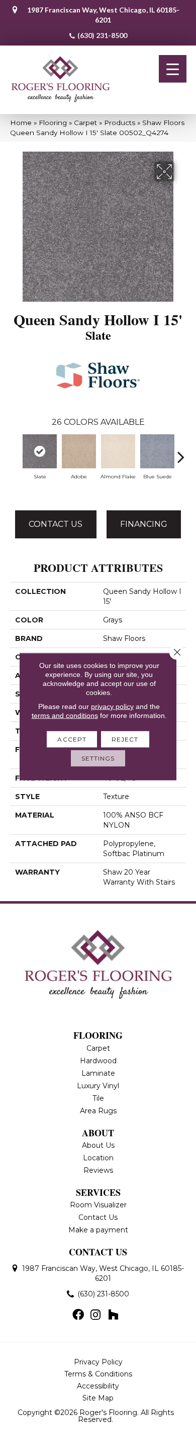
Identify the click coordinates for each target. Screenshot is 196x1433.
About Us (98, 1145)
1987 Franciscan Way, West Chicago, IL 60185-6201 (103, 15)
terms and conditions (65, 715)
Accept (71, 739)
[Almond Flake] (118, 451)
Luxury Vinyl (98, 1085)
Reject (125, 739)
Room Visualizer (98, 1204)
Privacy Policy (98, 1361)
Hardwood (98, 1060)
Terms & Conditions (98, 1373)
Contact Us (55, 524)
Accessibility (98, 1385)
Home (21, 123)
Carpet (85, 123)
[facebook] (78, 1315)
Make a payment (98, 1229)
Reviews (98, 1170)
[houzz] (113, 1315)
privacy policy (112, 706)
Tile (98, 1098)
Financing (143, 524)
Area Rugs (98, 1110)
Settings (98, 758)
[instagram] (95, 1315)
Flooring (53, 123)
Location (98, 1157)
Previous (15, 452)
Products (119, 123)
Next (180, 452)
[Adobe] (79, 451)
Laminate (98, 1073)
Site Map (98, 1397)
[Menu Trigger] (172, 69)
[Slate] (39, 451)
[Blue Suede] (157, 451)
